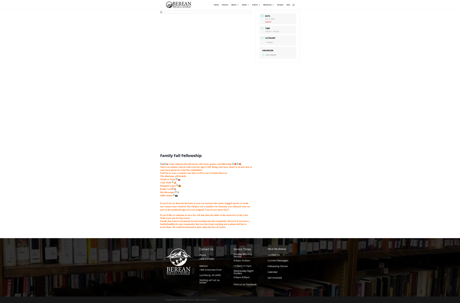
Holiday (270, 42)
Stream (280, 5)
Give (288, 5)
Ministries (267, 5)
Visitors (225, 5)
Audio (244, 5)
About (233, 5)
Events (255, 5)
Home (216, 5)
